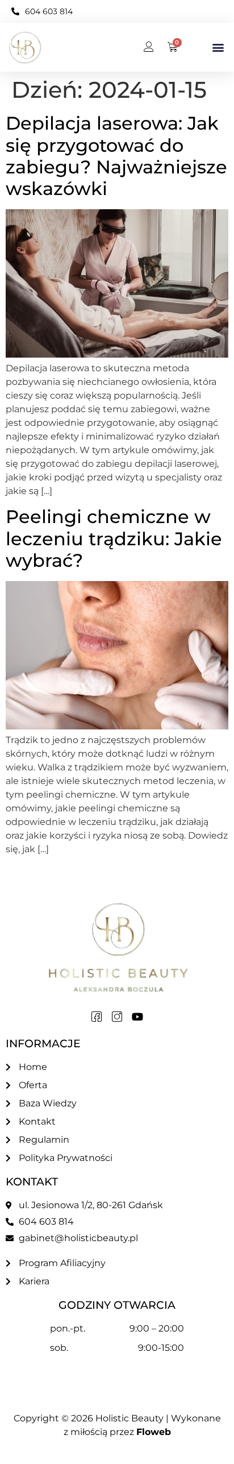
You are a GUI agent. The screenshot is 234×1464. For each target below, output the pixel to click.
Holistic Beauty (129, 1418)
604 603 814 (49, 11)
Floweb (153, 1431)
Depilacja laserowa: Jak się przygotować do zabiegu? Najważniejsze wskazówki (116, 156)
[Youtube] (137, 1016)
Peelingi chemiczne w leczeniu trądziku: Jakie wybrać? (114, 538)
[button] (217, 47)
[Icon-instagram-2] (117, 1016)
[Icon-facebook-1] (96, 1016)
